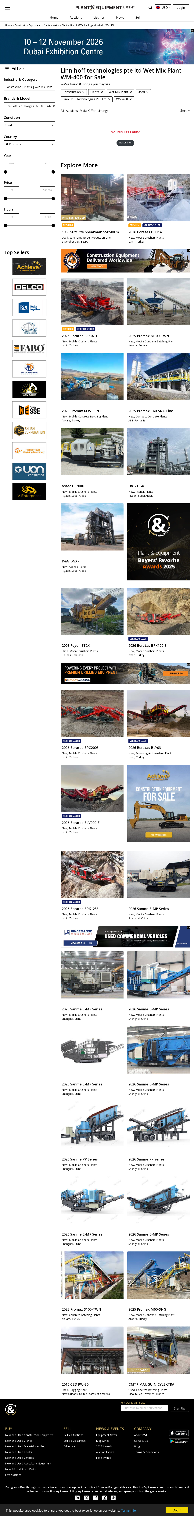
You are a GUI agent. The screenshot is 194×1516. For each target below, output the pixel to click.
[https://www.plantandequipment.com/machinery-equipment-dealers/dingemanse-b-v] (125, 937)
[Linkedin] (79, 1497)
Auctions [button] (72, 111)
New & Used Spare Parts (20, 1469)
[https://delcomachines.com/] (29, 289)
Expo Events (103, 1458)
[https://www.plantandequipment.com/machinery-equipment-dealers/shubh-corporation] (29, 432)
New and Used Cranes (18, 1440)
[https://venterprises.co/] (29, 493)
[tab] (62, 110)
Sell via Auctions (73, 1435)
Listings (99, 17)
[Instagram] (106, 1497)
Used (8, 125)
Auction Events (105, 1452)
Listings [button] (103, 111)
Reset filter (125, 142)
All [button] (62, 111)
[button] (7, 7)
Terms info (128, 1510)
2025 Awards (104, 1446)
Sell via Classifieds (75, 1440)
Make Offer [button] (88, 111)
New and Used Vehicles (19, 1458)
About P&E (141, 1435)
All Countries (13, 144)
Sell (137, 17)
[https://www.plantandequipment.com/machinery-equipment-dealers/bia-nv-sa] (29, 309)
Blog (137, 1446)
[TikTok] (115, 1497)
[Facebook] (97, 1497)
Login (181, 7)
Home (54, 17)
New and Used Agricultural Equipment (28, 1463)
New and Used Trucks (18, 1452)
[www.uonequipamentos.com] (29, 473)
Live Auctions (13, 1475)
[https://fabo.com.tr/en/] (29, 350)
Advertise (69, 1446)
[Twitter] (88, 1497)
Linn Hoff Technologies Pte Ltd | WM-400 (30, 106)
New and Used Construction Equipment (29, 1435)
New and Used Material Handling (25, 1446)
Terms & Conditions (146, 1452)
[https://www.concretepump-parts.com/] (29, 268)
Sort (183, 110)
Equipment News (106, 1435)
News (120, 17)
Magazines (102, 1440)
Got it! (177, 1510)
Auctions (76, 17)
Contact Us (141, 1440)
